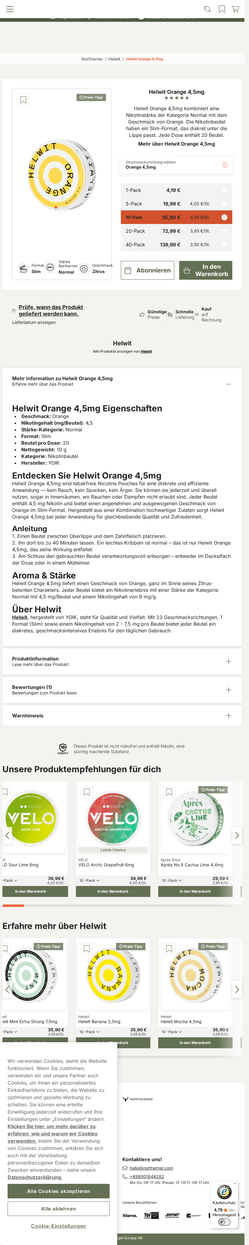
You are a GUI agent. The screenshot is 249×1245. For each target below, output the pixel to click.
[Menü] (234, 1185)
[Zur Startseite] (122, 31)
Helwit (19, 617)
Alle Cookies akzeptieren (58, 1191)
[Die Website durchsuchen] (92, 44)
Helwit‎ (114, 58)
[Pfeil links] (7, 835)
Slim (36, 271)
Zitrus (98, 271)
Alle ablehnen (58, 1209)
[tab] (56, 207)
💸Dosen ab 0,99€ (120, 5)
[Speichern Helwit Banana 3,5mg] (87, 949)
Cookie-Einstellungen (58, 1226)
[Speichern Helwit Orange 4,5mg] (23, 100)
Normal (66, 272)
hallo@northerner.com (151, 1168)
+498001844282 (147, 1176)
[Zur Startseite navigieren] (183, 1096)
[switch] (224, 1222)
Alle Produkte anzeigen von (122, 351)
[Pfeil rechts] (237, 835)
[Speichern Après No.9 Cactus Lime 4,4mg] (169, 792)
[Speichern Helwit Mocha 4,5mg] (169, 949)
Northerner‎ (92, 58)
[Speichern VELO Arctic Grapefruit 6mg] (87, 792)
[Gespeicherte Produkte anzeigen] (151, 44)
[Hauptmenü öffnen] (32, 44)
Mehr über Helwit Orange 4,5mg (176, 144)
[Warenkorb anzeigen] (212, 44)
